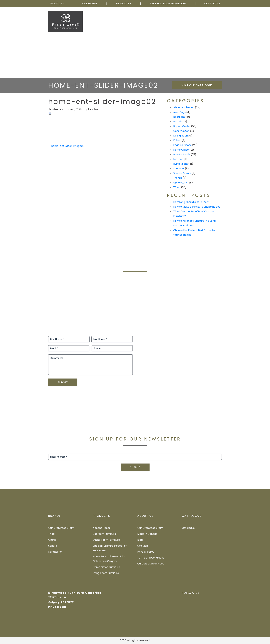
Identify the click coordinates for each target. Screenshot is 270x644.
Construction (181, 131)
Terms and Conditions (150, 557)
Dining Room (181, 135)
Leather (178, 159)
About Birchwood (183, 107)
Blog (140, 540)
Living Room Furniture (106, 573)
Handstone (55, 552)
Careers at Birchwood (150, 563)
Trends (177, 178)
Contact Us (212, 3)
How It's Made (181, 154)
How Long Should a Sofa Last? (191, 202)
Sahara (52, 546)
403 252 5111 (211, 24)
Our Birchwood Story (61, 528)
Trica (51, 534)
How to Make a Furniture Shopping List (196, 207)
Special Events (182, 173)
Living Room (180, 164)
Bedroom (179, 117)
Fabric (177, 140)
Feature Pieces (182, 145)
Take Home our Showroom (168, 3)
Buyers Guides (181, 126)
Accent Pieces (101, 528)
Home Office (181, 150)
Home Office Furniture (106, 567)
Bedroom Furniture (104, 534)
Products (122, 3)
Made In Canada (147, 534)
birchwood (96, 109)
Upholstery (180, 182)
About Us (56, 3)
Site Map (142, 546)
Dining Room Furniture (106, 540)
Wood (176, 187)
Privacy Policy (145, 552)
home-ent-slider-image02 (67, 146)
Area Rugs (179, 112)
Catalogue (89, 3)
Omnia (52, 540)
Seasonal (178, 168)
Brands (177, 121)
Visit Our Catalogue (197, 85)
